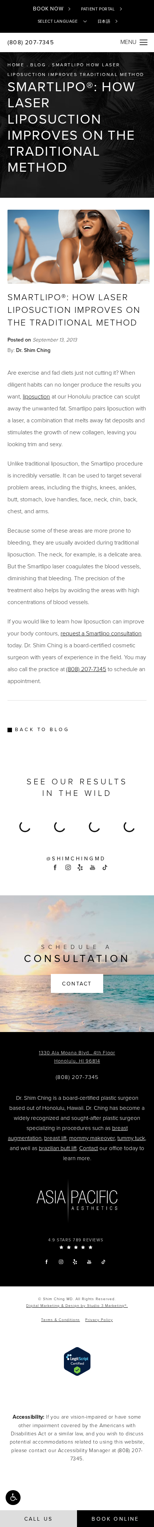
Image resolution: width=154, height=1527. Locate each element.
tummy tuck (131, 1138)
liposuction (36, 396)
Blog (38, 64)
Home (15, 64)
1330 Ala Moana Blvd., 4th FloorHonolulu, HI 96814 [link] (77, 1057)
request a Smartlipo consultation (101, 633)
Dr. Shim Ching (33, 350)
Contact (77, 984)
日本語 (104, 21)
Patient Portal (98, 9)
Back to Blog (42, 730)
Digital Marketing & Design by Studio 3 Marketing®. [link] (77, 1306)
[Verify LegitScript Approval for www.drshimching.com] (77, 1361)
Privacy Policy (99, 1320)
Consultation (77, 954)
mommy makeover (92, 1138)
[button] (13, 1497)
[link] (77, 1077)
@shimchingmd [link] (76, 859)
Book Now (48, 9)
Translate (89, 49)
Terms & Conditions (60, 1320)
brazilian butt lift (58, 1148)
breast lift (55, 1138)
